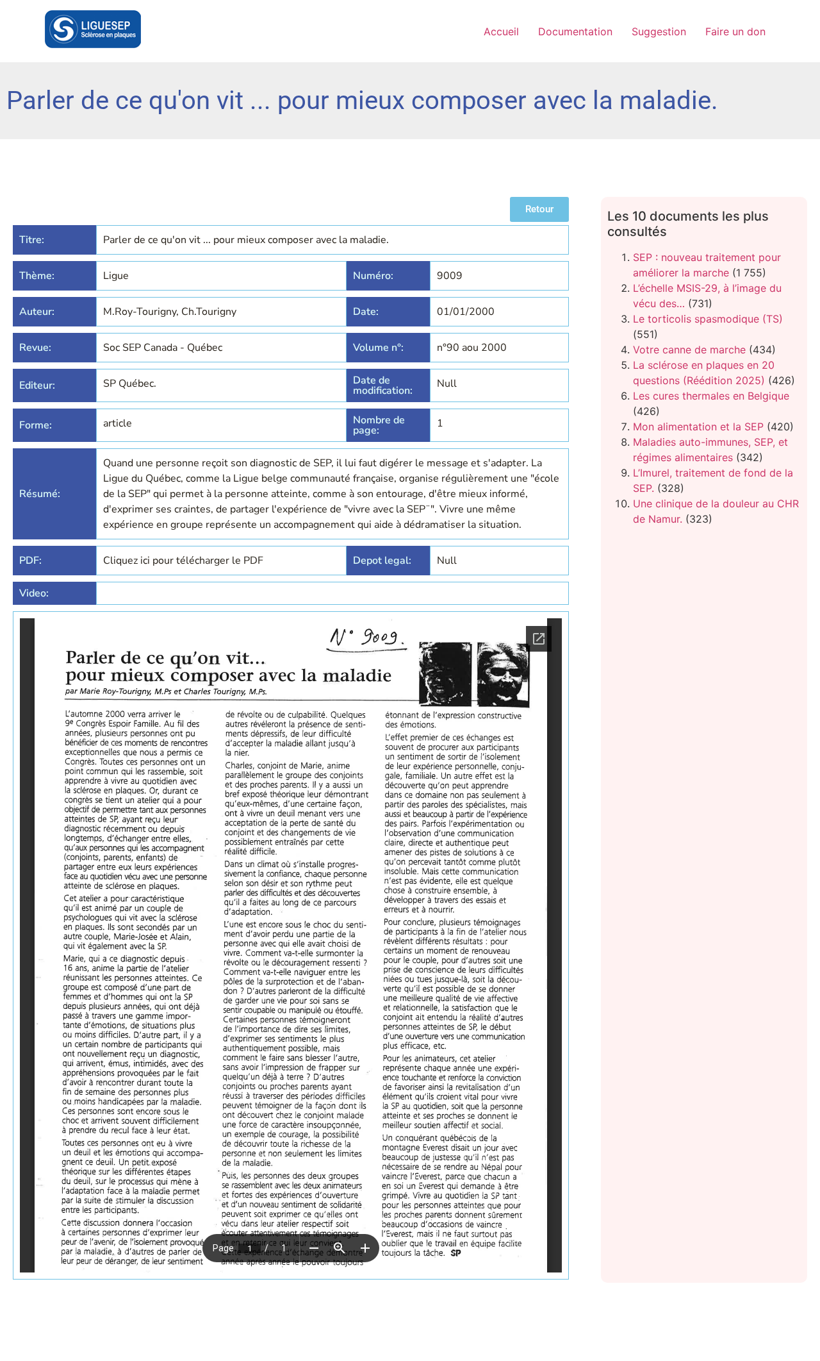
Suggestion (659, 31)
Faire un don (735, 31)
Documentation (575, 31)
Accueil (501, 31)
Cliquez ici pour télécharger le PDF (183, 561)
